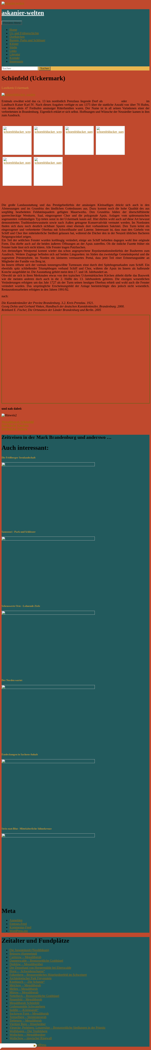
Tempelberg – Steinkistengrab (27, 1017)
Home (13, 29)
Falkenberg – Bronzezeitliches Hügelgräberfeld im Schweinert (48, 974)
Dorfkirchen (17, 36)
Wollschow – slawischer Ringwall (30, 1038)
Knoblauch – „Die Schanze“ (27, 981)
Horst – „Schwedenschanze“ (27, 971)
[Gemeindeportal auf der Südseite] (79, 140)
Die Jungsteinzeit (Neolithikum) (29, 950)
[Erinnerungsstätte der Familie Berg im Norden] (17, 171)
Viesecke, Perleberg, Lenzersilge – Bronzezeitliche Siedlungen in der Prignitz (57, 1027)
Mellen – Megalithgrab (23, 988)
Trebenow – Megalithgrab (25, 1020)
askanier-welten (23, 12)
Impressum (16, 61)
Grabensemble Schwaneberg (27, 1006)
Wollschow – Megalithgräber (27, 1034)
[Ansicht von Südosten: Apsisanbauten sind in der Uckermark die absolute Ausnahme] (48, 171)
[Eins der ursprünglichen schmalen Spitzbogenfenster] (110, 140)
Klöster (13, 43)
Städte (13, 47)
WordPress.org (18, 931)
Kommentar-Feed (20, 927)
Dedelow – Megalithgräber (26, 964)
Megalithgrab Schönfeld (24, 1003)
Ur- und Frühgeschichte (24, 33)
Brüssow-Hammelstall (23, 953)
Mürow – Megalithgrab (23, 992)
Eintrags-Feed (18, 923)
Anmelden (15, 920)
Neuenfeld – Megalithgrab (25, 999)
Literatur (14, 54)
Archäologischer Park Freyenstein (30, 978)
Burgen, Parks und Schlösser (27, 40)
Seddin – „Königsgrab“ (24, 1010)
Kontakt (14, 58)
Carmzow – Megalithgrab (25, 957)
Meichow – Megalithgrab (25, 985)
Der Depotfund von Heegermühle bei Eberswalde (40, 967)
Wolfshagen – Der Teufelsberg (28, 1031)
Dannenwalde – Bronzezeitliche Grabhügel (36, 960)
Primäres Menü (11, 22)
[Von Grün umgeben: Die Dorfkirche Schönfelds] (17, 140)
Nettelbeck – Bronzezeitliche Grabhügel (34, 996)
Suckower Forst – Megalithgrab (29, 1013)
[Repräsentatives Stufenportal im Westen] (48, 140)
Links (13, 50)
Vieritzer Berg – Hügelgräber (27, 1024)
